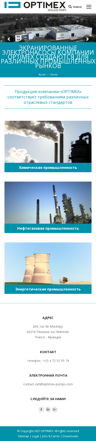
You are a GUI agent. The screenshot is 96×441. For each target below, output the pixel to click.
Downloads (70, 436)
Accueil (42, 74)
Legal (35, 436)
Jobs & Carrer (51, 436)
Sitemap (23, 436)
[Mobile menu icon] (89, 6)
